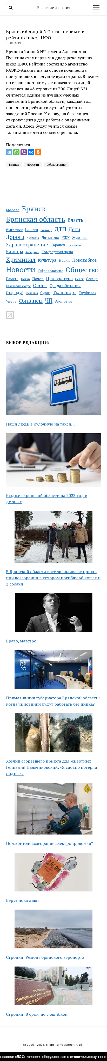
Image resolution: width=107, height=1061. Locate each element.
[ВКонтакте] (31, 152)
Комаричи (32, 252)
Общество (82, 269)
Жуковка (80, 237)
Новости (20, 269)
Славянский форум (18, 286)
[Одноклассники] (38, 152)
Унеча (11, 301)
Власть (75, 220)
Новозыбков (84, 260)
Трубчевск (87, 292)
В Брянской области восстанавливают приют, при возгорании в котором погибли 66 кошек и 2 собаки (53, 578)
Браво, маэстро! (22, 641)
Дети (74, 229)
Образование (50, 270)
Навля (64, 260)
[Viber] (24, 152)
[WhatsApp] (16, 152)
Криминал (21, 259)
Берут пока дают (22, 900)
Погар (25, 279)
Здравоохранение (27, 244)
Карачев (57, 245)
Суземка (32, 293)
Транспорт (64, 292)
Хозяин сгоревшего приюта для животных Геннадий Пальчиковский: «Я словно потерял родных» (51, 767)
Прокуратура (59, 278)
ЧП (48, 300)
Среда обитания (65, 285)
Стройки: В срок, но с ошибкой (37, 1014)
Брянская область (35, 219)
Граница (46, 230)
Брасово (12, 210)
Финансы (31, 300)
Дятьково (50, 237)
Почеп (38, 278)
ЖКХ (66, 237)
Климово (75, 245)
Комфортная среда (57, 252)
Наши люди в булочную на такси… (40, 424)
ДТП (60, 229)
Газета (31, 229)
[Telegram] (9, 152)
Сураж (45, 292)
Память (12, 278)
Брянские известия (53, 7)
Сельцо (92, 279)
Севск (79, 279)
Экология (63, 301)
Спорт (40, 285)
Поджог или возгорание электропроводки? (49, 843)
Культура (47, 260)
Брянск (34, 208)
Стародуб (14, 292)
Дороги (15, 236)
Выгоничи (14, 230)
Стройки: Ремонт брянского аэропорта (45, 957)
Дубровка (33, 238)
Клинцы (14, 251)
